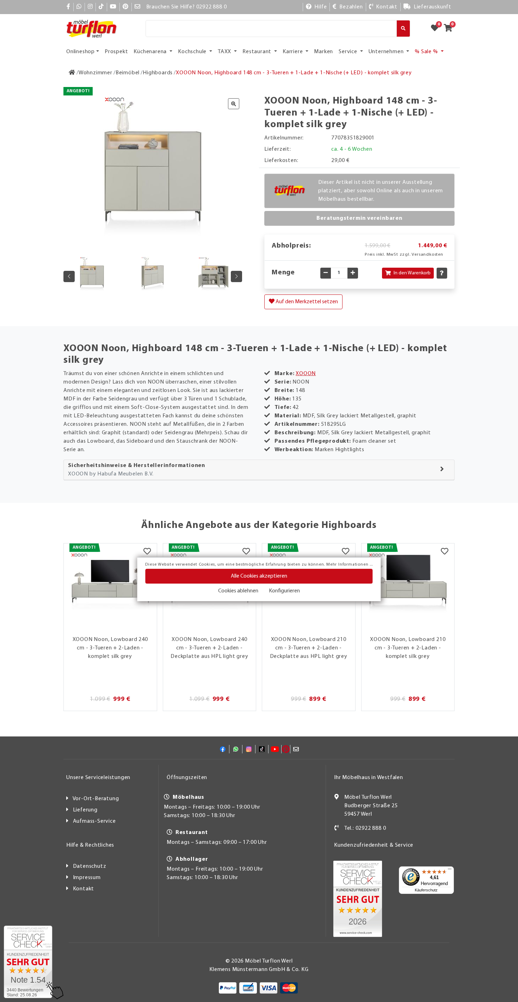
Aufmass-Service (94, 821)
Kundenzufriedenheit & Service (373, 845)
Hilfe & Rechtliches (90, 845)
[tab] (259, 470)
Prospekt (116, 52)
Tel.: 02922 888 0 (365, 828)
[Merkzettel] (147, 552)
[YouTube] (113, 7)
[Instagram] (90, 7)
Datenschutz (89, 866)
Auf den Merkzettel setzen (306, 302)
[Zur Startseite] (72, 73)
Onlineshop (80, 52)
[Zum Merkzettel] (437, 28)
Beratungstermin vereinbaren (359, 218)
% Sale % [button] (427, 52)
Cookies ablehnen (238, 591)
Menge (283, 272)
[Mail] (137, 7)
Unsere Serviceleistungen (98, 777)
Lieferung (85, 810)
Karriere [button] (293, 52)
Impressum (87, 877)
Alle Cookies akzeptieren (259, 576)
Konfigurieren (284, 591)
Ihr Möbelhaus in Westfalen (368, 777)
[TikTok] (101, 7)
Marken (323, 52)
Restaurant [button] (257, 52)
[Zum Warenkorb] (450, 28)
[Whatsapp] (79, 7)
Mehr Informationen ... (349, 564)
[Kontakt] (336, 828)
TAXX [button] (225, 52)
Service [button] (348, 52)
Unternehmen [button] (387, 52)
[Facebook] (68, 7)
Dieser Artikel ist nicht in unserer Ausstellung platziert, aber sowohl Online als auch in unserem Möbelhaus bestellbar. (380, 191)
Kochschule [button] (193, 52)
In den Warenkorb (412, 273)
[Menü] (449, 870)
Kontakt (83, 889)
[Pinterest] (125, 7)
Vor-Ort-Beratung (96, 799)
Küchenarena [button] (151, 52)
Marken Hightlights (339, 450)
